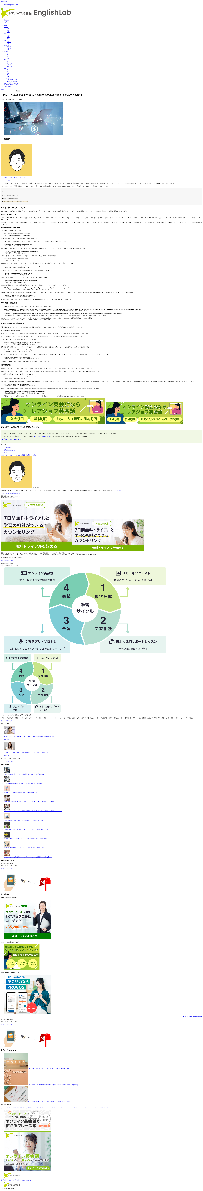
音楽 (8, 71)
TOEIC (9, 47)
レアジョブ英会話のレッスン (42, 436)
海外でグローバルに (12, 81)
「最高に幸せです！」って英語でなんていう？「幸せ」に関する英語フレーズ (26, 829)
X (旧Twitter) (7, 447)
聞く (8, 56)
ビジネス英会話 (15, 455)
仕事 (8, 35)
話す (8, 53)
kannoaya (72, 1108)
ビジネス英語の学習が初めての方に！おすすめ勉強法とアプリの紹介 (23, 783)
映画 (8, 69)
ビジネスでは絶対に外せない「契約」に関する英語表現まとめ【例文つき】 (25, 820)
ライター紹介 (7, 5)
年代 (5, 59)
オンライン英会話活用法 (11, 83)
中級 (8, 30)
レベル (6, 27)
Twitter (5, 21)
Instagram (6, 22)
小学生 (9, 64)
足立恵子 (39, 1108)
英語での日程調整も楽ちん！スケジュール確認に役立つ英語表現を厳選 (24, 847)
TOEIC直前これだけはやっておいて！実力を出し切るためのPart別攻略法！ (49, 1068)
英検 (8, 49)
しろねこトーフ (66, 1108)
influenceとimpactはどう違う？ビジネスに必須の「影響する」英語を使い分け (25, 838)
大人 (8, 61)
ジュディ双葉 (84, 1108)
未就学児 (9, 66)
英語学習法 (29, 1108)
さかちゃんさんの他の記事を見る (10, 493)
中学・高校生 (11, 63)
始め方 (9, 43)
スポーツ (9, 74)
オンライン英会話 (51, 1108)
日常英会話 (22, 1108)
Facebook (6, 20)
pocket (5, 452)
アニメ (9, 73)
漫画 (62, 1108)
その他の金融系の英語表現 (10, 198)
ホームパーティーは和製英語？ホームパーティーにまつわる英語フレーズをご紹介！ (28, 857)
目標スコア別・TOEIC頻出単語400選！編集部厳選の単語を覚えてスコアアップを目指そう (53, 1085)
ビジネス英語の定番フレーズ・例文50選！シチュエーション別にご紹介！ (25, 774)
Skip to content (4, 1)
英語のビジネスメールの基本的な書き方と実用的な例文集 (20, 792)
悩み (5, 40)
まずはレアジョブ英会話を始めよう (12, 439)
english (2, 455)
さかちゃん (8, 455)
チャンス (6, 78)
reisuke (89, 1108)
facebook (6, 449)
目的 (5, 33)
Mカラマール (58, 1108)
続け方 (9, 42)
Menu (2, 89)
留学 (8, 37)
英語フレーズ (44, 1108)
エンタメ (6, 68)
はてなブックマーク (9, 450)
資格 (94, 1108)
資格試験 (6, 45)
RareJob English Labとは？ (11, 4)
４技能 (6, 51)
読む (8, 58)
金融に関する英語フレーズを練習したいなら (15, 201)
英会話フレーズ (30, 455)
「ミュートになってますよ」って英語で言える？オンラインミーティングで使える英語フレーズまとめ (33, 811)
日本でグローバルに (12, 79)
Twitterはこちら (117, 490)
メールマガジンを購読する (8, 868)
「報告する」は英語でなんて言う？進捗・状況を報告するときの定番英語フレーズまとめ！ (30, 801)
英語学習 (22, 455)
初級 (8, 32)
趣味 (8, 38)
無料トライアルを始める (8, 560)
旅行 (8, 76)
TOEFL (9, 48)
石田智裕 (101, 1108)
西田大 (105, 1108)
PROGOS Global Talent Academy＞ (192, 1016)
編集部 (5, 1108)
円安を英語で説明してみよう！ (12, 195)
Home (5, 25)
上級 (8, 28)
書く (8, 54)
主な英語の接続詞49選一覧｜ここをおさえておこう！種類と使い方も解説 (49, 1101)
